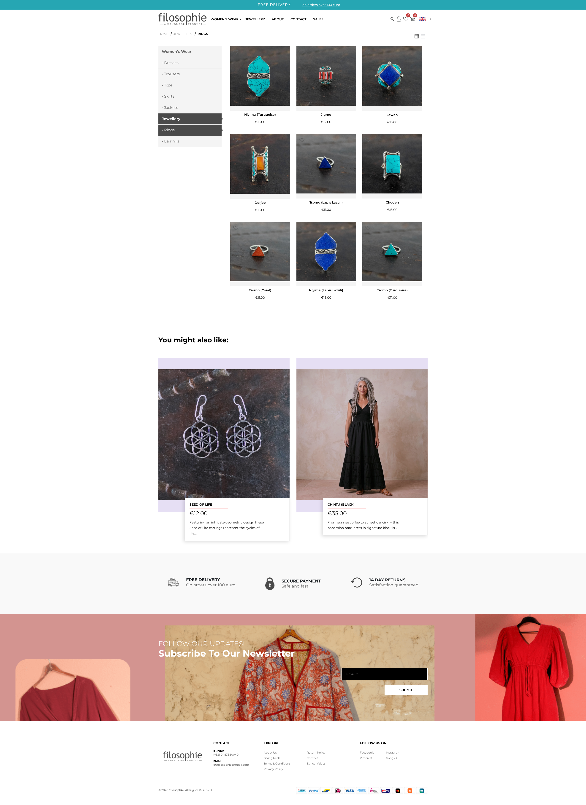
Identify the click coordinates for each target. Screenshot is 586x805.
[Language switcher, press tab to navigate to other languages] (425, 19)
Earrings (171, 141)
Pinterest (366, 758)
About (278, 19)
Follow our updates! (201, 644)
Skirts (169, 96)
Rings (169, 130)
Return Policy (316, 752)
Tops (168, 85)
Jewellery (255, 19)
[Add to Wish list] (236, 52)
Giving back (272, 758)
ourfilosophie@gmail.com (231, 764)
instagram (393, 752)
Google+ (391, 758)
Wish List (405, 19)
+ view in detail (224, 435)
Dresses (171, 63)
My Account (398, 22)
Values (316, 763)
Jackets (171, 107)
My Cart (412, 19)
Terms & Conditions (277, 763)
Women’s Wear (225, 19)
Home (163, 34)
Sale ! (318, 19)
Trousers (172, 74)
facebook (367, 752)
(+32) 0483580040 (226, 754)
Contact (298, 19)
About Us (270, 752)
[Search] (392, 19)
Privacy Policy (273, 769)
